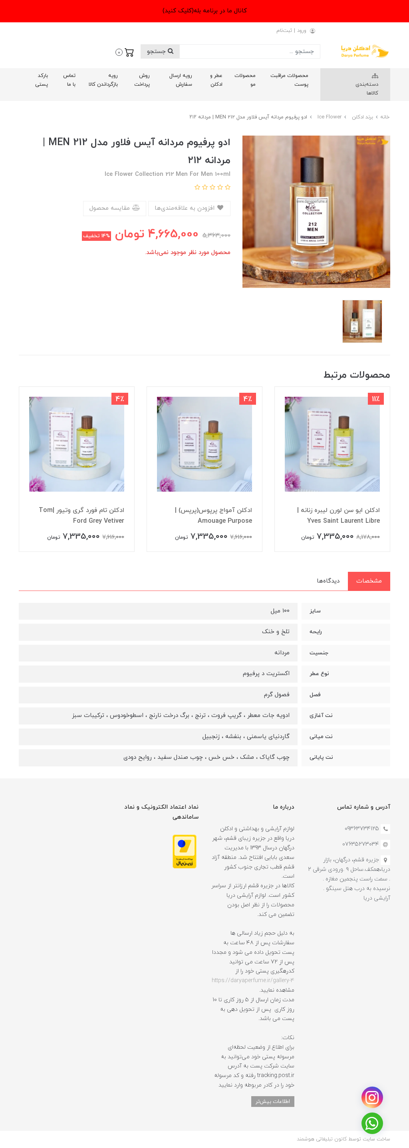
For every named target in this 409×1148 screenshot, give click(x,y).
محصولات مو (245, 80)
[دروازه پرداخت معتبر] (185, 851)
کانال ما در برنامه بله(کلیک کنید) (205, 11)
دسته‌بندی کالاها (366, 89)
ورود (301, 30)
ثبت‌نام (284, 30)
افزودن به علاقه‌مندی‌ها (185, 208)
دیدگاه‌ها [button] (328, 581)
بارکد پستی (41, 80)
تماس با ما (69, 80)
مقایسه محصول (110, 208)
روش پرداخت (142, 80)
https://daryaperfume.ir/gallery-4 (253, 981)
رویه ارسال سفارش (180, 80)
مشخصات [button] (369, 581)
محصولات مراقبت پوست (289, 80)
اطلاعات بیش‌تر (273, 1101)
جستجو (157, 51)
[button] (125, 51)
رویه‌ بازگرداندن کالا (103, 80)
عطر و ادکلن (216, 80)
